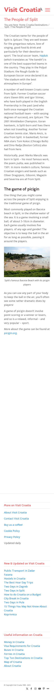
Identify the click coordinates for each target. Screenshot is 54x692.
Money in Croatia (14, 642)
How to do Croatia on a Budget (22, 594)
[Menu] (46, 9)
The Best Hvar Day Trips (18, 582)
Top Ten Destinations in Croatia (23, 658)
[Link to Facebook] (31, 688)
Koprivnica (10, 614)
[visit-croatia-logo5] (22, 9)
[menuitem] (39, 9)
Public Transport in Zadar (19, 570)
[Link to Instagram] (35, 688)
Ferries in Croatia (14, 654)
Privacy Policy (12, 537)
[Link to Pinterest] (44, 688)
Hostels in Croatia (14, 578)
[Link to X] (27, 688)
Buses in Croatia (13, 650)
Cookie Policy (12, 530)
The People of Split (21, 19)
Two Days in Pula (14, 602)
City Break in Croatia (16, 598)
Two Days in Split (14, 590)
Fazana (8, 574)
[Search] (39, 9)
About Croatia (12, 665)
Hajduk (43, 55)
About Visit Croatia (15, 512)
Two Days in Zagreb (16, 586)
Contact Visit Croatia (16, 518)
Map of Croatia (13, 662)
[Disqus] (27, 375)
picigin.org (10, 333)
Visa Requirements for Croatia (22, 646)
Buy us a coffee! (13, 524)
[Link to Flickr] (48, 688)
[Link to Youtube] (40, 688)
